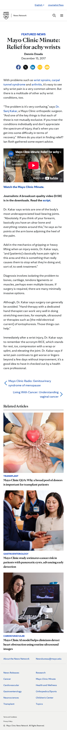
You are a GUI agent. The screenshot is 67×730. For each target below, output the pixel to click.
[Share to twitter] (26, 67)
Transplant (8, 703)
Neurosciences (11, 697)
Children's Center (44, 697)
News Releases (11, 672)
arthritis (37, 84)
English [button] (39, 4)
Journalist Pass (56, 4)
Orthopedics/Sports (46, 691)
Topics (39, 703)
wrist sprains (42, 80)
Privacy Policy (7, 721)
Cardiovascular (11, 685)
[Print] (47, 67)
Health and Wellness (46, 685)
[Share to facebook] (19, 67)
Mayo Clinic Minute (46, 678)
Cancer (7, 678)
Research (40, 672)
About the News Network (16, 658)
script (46, 200)
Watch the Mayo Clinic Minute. (23, 187)
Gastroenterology (12, 691)
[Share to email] (40, 67)
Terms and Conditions (10, 717)
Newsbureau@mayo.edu (48, 658)
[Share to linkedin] (33, 67)
